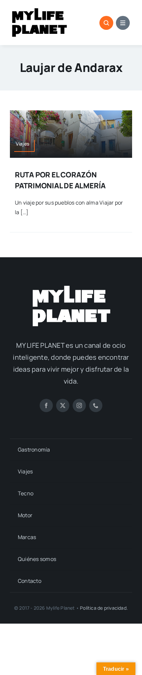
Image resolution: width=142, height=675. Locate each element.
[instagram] (79, 405)
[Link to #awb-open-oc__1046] (106, 23)
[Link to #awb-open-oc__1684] (123, 23)
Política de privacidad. (104, 608)
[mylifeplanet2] (71, 286)
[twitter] (62, 405)
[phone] (95, 405)
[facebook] (46, 405)
